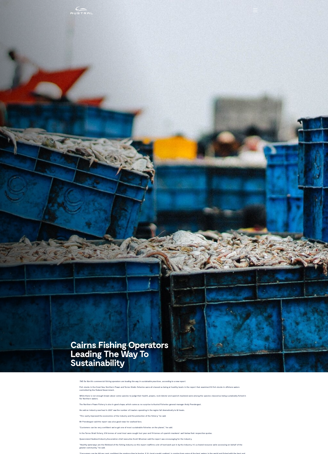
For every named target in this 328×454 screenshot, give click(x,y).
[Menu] (255, 10)
